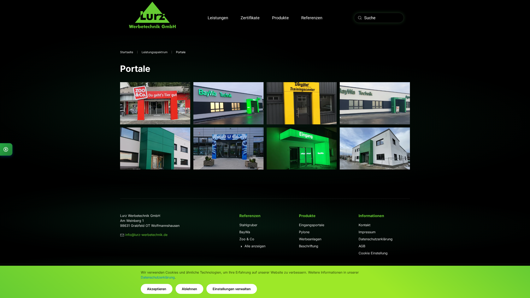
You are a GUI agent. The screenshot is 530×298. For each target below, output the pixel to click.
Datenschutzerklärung (376, 239)
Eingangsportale (311, 225)
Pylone (304, 232)
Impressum (367, 232)
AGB (362, 246)
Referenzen (311, 17)
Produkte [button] (280, 17)
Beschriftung (308, 246)
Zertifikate (250, 17)
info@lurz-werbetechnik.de (146, 235)
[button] (155, 103)
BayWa (244, 232)
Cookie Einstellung (373, 253)
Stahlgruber (248, 225)
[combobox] (379, 18)
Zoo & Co (246, 239)
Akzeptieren (156, 289)
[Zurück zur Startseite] (152, 17)
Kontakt (364, 225)
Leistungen (218, 17)
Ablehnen (189, 289)
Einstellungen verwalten (232, 289)
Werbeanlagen (310, 239)
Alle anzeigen (254, 246)
